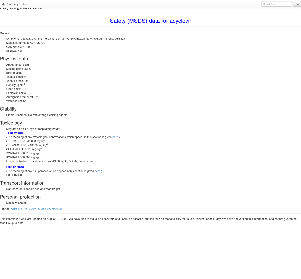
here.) (98, 171)
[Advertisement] (150, 256)
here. (115, 137)
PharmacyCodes (16, 4)
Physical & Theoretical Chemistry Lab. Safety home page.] (36, 208)
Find (297, 3)
